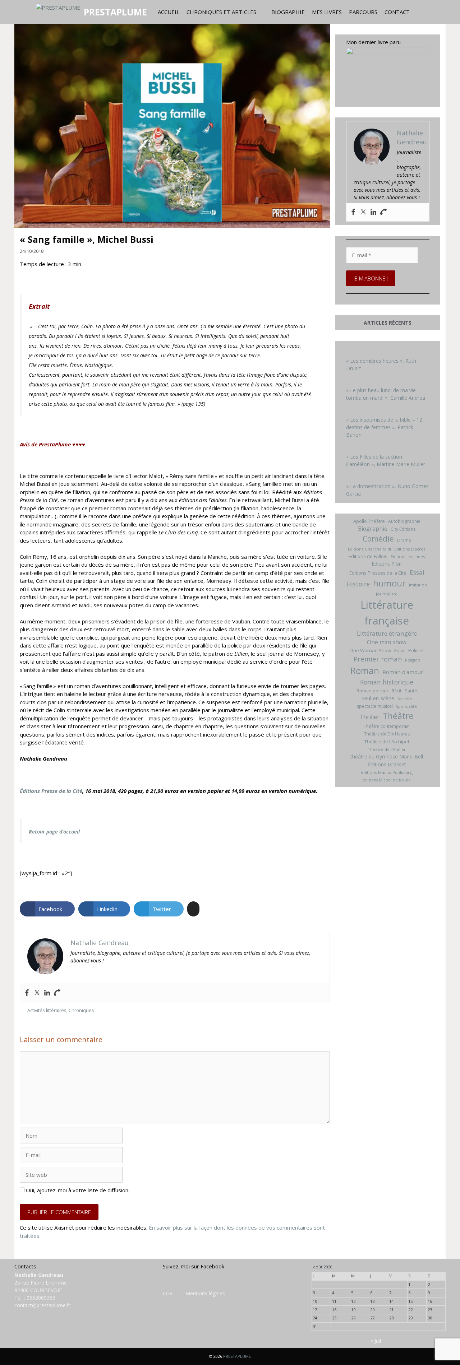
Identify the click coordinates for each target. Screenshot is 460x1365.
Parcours (363, 11)
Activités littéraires (46, 1010)
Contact (397, 11)
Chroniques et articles (221, 11)
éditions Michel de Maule (387, 780)
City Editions (403, 529)
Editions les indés (408, 556)
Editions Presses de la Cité (377, 573)
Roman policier (372, 690)
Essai (417, 572)
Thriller (370, 717)
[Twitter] (37, 993)
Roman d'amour (402, 671)
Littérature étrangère (387, 633)
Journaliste (386, 593)
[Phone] (57, 993)
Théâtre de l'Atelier (387, 749)
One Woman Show (370, 650)
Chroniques (81, 1010)
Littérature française (386, 613)
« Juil (376, 1340)
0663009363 (41, 1297)
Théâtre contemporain (387, 726)
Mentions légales (205, 1293)
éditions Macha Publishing (387, 772)
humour (389, 583)
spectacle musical (375, 706)
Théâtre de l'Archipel (386, 741)
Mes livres (327, 11)
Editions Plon (387, 563)
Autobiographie (404, 521)
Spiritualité (406, 706)
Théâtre (398, 715)
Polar (399, 650)
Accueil (168, 11)
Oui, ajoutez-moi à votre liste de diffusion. (76, 1190)
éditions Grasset (387, 764)
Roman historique (386, 682)
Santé (411, 690)
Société (404, 699)
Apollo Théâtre (369, 521)
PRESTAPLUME (115, 12)
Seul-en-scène (378, 698)
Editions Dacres (410, 549)
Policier (416, 650)
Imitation (418, 585)
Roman (364, 671)
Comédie (378, 539)
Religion (412, 660)
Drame (404, 540)
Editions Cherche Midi (369, 549)
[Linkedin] (47, 993)
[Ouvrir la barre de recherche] (420, 12)
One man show (386, 642)
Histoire (358, 584)
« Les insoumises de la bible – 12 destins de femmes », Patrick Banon (384, 427)
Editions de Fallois (368, 556)
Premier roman (378, 658)
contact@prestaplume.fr (42, 1305)
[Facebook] (27, 993)
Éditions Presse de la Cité (51, 790)
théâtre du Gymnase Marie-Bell (386, 756)
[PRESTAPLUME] (60, 12)
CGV (167, 1293)
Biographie (288, 11)
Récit (396, 691)
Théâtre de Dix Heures (387, 734)
